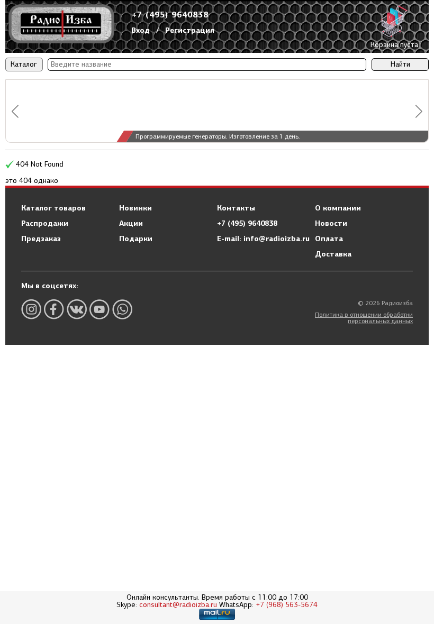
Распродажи (44, 223)
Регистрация (189, 30)
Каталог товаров (53, 208)
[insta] (31, 309)
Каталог (24, 64)
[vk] (77, 309)
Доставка (333, 254)
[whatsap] (122, 309)
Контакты (236, 208)
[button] (15, 111)
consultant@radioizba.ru (178, 604)
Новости (331, 223)
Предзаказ (41, 238)
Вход (140, 30)
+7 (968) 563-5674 (287, 604)
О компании (338, 208)
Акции (131, 223)
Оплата (329, 238)
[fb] (54, 309)
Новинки (135, 208)
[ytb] (99, 309)
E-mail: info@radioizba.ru (263, 238)
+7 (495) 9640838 (170, 15)
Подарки (135, 238)
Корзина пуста (394, 44)
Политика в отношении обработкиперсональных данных (364, 317)
